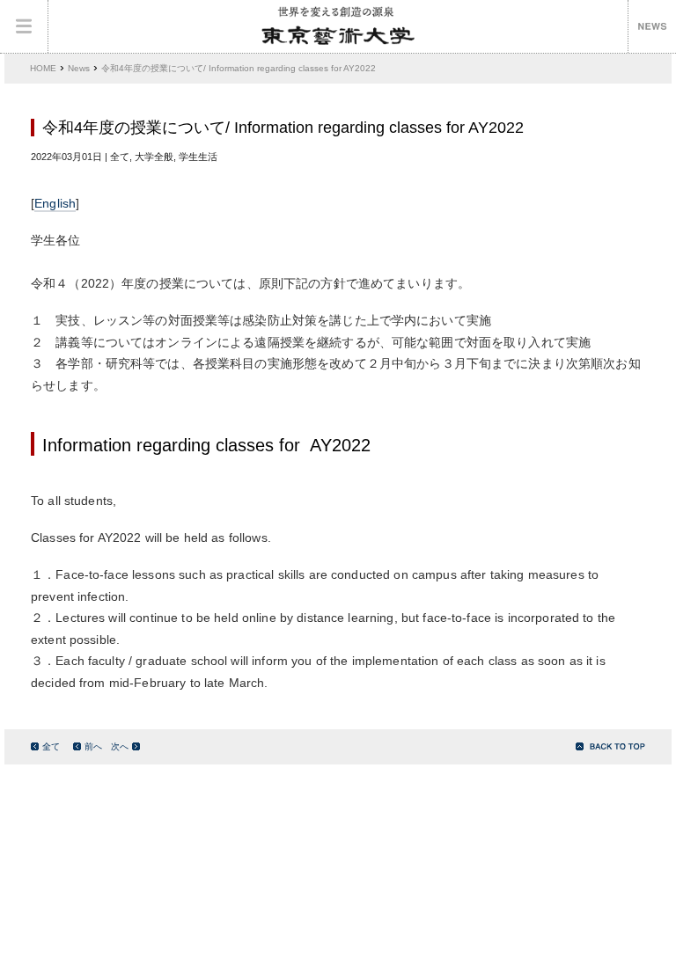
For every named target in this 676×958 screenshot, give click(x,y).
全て (51, 746)
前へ (93, 746)
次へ (120, 746)
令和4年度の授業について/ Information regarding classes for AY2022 (238, 68)
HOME (43, 68)
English (55, 203)
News (79, 68)
